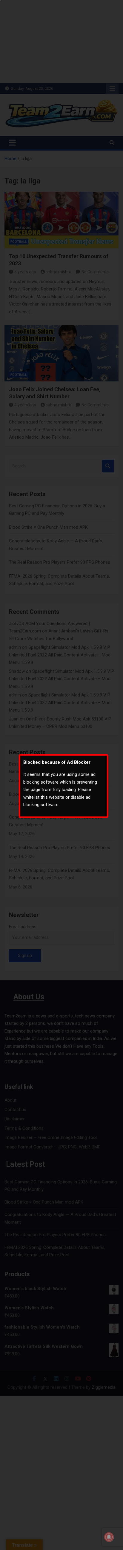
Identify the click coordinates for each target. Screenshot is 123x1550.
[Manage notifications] (109, 1537)
